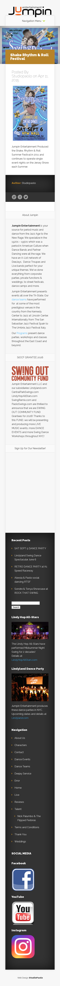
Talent (18, 809)
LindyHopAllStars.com (24, 659)
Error (17, 780)
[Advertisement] (30, 477)
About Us (19, 738)
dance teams (19, 299)
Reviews (19, 802)
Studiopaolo (22, 76)
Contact (19, 752)
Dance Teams (22, 766)
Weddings (20, 841)
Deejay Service (22, 773)
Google (14, 197)
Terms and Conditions (26, 827)
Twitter (25, 197)
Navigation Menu (31, 21)
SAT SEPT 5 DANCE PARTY (30, 548)
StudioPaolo (36, 978)
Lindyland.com (20, 718)
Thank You (20, 834)
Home (18, 787)
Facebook (20, 197)
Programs (22, 333)
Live (16, 794)
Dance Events (22, 759)
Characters (20, 745)
